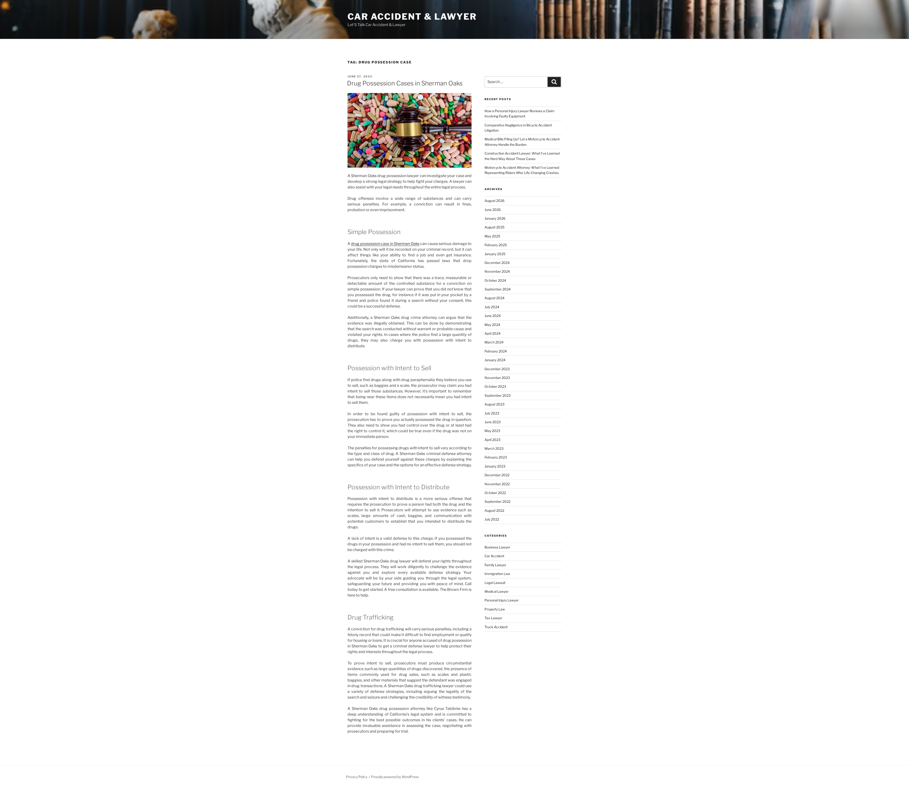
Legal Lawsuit (495, 583)
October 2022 (495, 493)
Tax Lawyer (493, 618)
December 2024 (497, 263)
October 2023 (495, 386)
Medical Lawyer (496, 591)
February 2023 (496, 457)
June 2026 (493, 210)
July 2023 (492, 413)
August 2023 (494, 404)
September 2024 (498, 289)
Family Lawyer (495, 565)
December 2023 (497, 369)
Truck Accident (496, 627)
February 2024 (496, 351)
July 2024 (492, 307)
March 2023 (494, 448)
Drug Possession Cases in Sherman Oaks (405, 83)
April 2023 (492, 440)
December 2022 (497, 475)
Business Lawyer (497, 547)
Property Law (495, 609)
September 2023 (498, 395)
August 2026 (494, 201)
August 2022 (494, 510)
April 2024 (492, 333)
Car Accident (494, 556)
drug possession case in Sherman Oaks (385, 243)
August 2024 (494, 298)
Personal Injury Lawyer (502, 600)
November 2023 (497, 378)
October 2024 (495, 280)
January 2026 (495, 218)
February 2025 (496, 245)
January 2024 (495, 360)
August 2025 (494, 227)
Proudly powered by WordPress (395, 777)
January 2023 (495, 466)
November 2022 (497, 484)
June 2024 (493, 316)
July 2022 (492, 519)
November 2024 (497, 271)
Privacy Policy (356, 777)
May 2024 (492, 325)
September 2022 (497, 501)
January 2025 (495, 254)
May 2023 (492, 431)
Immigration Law (497, 574)
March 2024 (494, 342)
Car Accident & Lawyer (412, 16)
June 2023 (493, 422)
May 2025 (492, 236)
